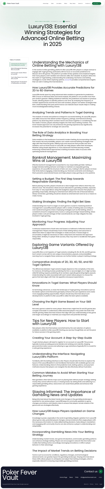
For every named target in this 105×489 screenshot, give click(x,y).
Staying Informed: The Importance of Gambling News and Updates (19, 82)
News (71, 477)
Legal (101, 484)
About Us (86, 484)
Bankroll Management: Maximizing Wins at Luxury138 (19, 69)
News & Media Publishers (42, 21)
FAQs (76, 477)
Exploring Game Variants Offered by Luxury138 (18, 73)
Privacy (91, 484)
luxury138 (68, 80)
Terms (96, 484)
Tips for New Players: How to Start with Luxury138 (19, 78)
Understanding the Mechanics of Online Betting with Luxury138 (18, 64)
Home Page (63, 477)
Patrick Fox (67, 21)
